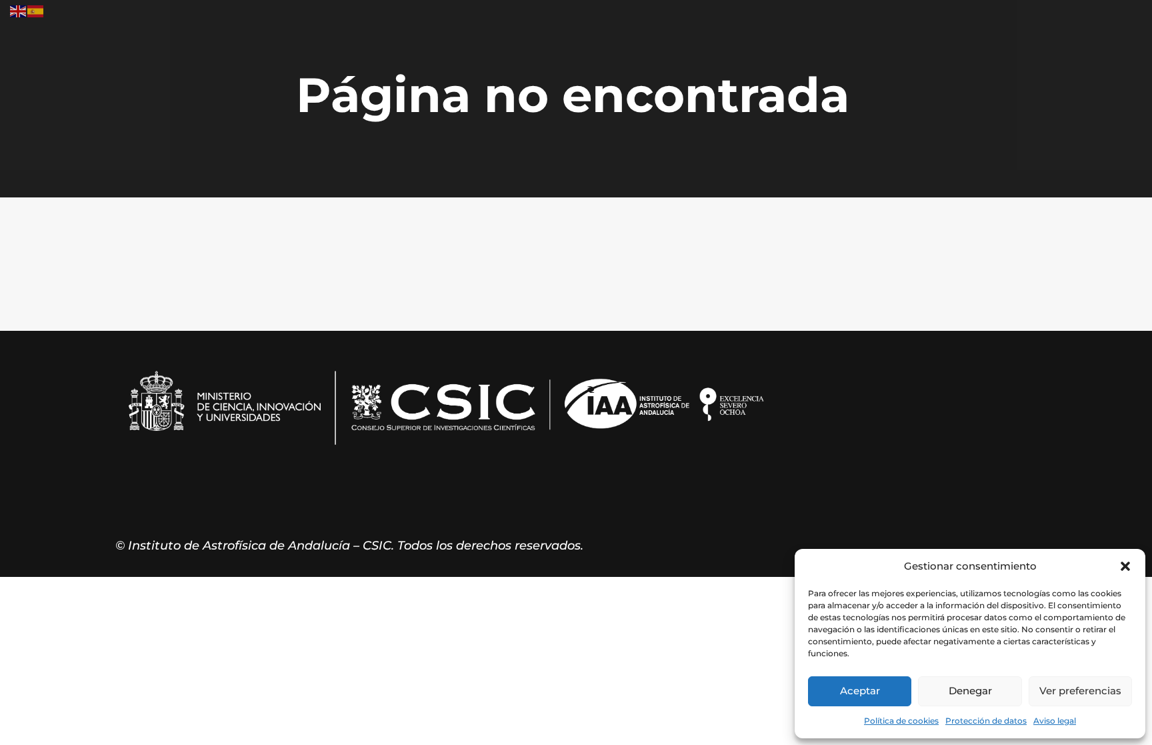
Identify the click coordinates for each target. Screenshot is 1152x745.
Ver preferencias (1080, 690)
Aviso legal (1054, 721)
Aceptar (860, 690)
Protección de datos (986, 721)
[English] (18, 10)
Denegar (970, 690)
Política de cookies (901, 721)
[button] (1125, 566)
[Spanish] (36, 10)
